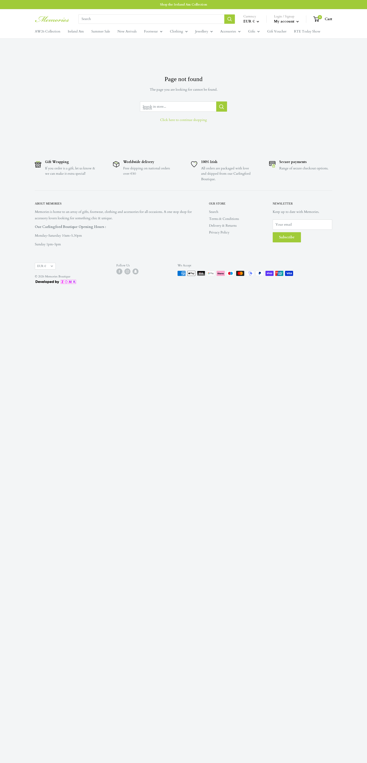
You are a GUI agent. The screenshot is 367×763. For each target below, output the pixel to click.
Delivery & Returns (223, 225)
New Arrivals (127, 31)
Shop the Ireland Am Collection (183, 4)
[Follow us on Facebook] (119, 271)
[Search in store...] (221, 106)
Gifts (251, 31)
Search (213, 211)
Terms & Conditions (224, 218)
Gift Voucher (277, 31)
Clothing (176, 31)
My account (284, 21)
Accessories (228, 31)
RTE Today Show (307, 31)
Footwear (151, 31)
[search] (151, 19)
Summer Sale (100, 31)
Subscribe (287, 237)
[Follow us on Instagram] (127, 271)
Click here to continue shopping (183, 120)
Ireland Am (76, 31)
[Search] (229, 19)
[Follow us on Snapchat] (135, 271)
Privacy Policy (219, 232)
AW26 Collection (47, 31)
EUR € (41, 266)
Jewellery (201, 31)
